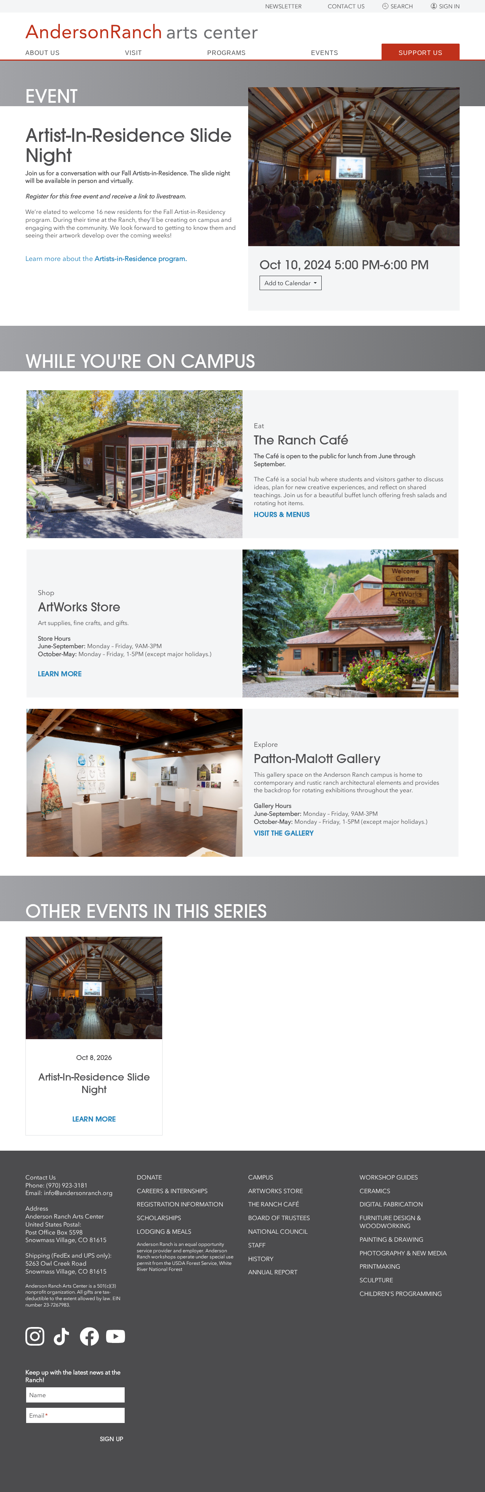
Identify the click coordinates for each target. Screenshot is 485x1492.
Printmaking (380, 1266)
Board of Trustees (279, 1218)
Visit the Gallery (284, 833)
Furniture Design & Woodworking (390, 1222)
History (261, 1259)
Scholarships (159, 1218)
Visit (133, 53)
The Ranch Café (273, 1204)
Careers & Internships (172, 1191)
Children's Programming (401, 1293)
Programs (226, 53)
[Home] (141, 31)
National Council (278, 1231)
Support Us (421, 53)
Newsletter (283, 6)
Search (402, 6)
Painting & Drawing (391, 1239)
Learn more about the (106, 258)
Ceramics (375, 1191)
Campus (260, 1177)
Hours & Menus (282, 515)
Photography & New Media (403, 1253)
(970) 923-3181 (67, 1185)
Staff (257, 1245)
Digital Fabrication (391, 1204)
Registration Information (180, 1204)
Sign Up (111, 1439)
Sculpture (376, 1280)
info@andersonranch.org (78, 1193)
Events (324, 53)
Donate (149, 1177)
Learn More (59, 674)
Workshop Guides (389, 1177)
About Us (42, 53)
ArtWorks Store (275, 1191)
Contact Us (346, 6)
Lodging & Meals (164, 1231)
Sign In (449, 6)
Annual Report (272, 1272)
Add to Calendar (288, 283)
